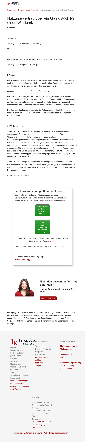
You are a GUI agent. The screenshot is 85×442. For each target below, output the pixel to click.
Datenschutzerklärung (33, 432)
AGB (46, 432)
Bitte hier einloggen (23, 259)
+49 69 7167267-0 (43, 421)
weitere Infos (51, 241)
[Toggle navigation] (76, 3)
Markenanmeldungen (19, 380)
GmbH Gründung (67, 365)
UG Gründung (66, 368)
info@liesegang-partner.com (39, 425)
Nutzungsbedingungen (58, 432)
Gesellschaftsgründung (70, 362)
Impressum (17, 432)
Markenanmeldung (68, 346)
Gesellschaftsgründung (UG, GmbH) (19, 387)
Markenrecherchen (18, 383)
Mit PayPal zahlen (39, 364)
